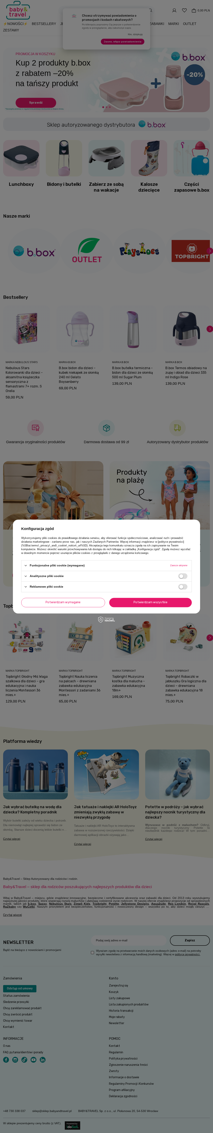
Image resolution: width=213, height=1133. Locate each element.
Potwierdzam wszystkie (150, 602)
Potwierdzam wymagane (63, 602)
